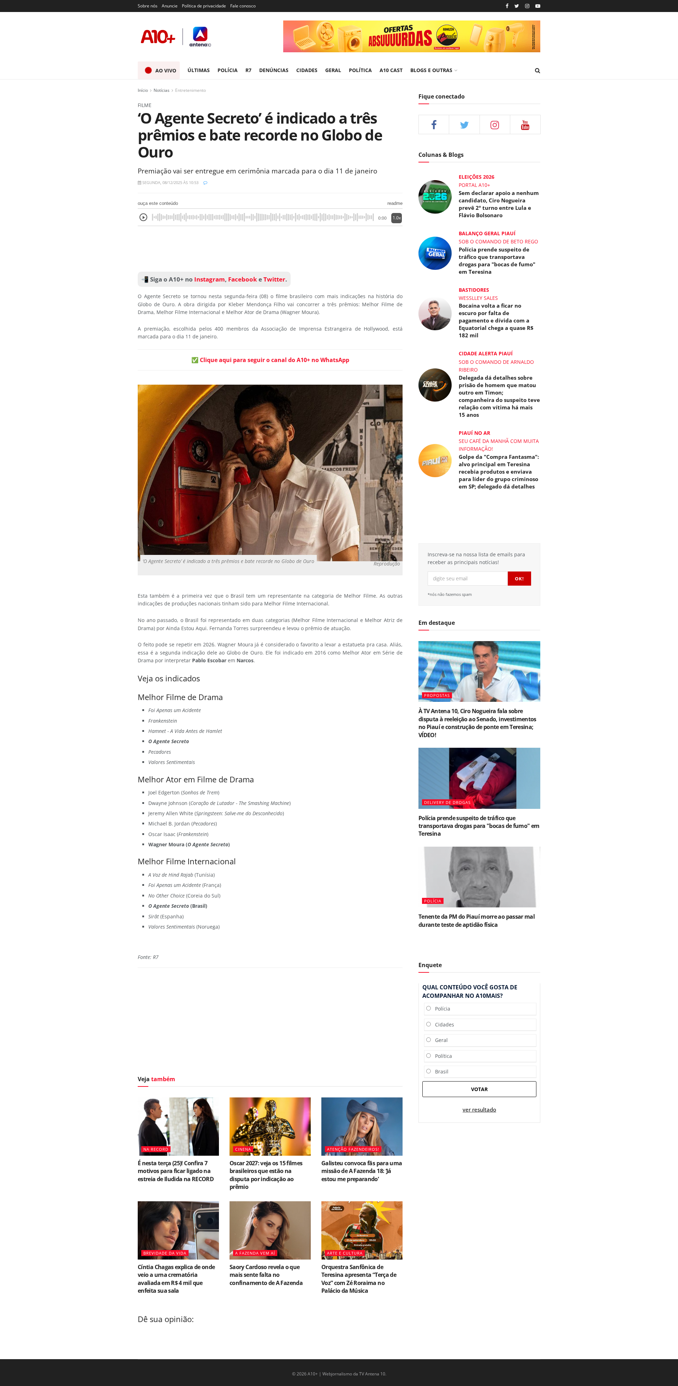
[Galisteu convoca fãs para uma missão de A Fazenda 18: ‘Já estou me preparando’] (362, 1126)
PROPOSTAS (437, 695)
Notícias (162, 90)
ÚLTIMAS (199, 70)
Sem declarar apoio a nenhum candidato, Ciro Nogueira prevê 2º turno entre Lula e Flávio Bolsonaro (499, 204)
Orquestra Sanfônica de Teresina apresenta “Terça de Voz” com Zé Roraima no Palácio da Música (358, 1279)
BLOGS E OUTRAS (431, 70)
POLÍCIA (228, 70)
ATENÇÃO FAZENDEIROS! (353, 1149)
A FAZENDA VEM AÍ (255, 1253)
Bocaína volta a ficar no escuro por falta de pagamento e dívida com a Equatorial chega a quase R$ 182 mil (496, 320)
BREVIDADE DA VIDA (164, 1253)
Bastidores (474, 289)
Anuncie (170, 6)
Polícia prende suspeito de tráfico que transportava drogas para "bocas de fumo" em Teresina (497, 260)
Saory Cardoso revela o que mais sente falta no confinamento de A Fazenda (266, 1275)
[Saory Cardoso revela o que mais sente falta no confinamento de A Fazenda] (270, 1230)
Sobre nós (147, 6)
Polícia (440, 1008)
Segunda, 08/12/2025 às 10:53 (169, 182)
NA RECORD (155, 1149)
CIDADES (306, 70)
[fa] (525, 124)
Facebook (242, 279)
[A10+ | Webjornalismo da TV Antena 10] (176, 36)
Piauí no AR (474, 433)
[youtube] (537, 6)
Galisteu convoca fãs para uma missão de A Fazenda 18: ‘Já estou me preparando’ (361, 1171)
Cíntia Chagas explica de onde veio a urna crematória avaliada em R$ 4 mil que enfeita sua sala (176, 1279)
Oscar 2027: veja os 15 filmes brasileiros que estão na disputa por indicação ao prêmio (266, 1175)
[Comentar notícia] (205, 182)
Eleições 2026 (476, 176)
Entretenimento (190, 90)
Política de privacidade (204, 6)
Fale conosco (243, 6)
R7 (248, 70)
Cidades (442, 1024)
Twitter (274, 279)
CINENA (243, 1149)
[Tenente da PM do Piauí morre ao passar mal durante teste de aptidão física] (479, 877)
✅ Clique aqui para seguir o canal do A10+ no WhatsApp (270, 360)
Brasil (439, 1071)
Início (143, 90)
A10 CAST (391, 70)
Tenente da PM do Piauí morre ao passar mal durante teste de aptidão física (476, 920)
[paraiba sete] (411, 36)
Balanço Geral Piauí (487, 233)
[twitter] (517, 6)
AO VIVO (165, 70)
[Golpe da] (435, 459)
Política (441, 1056)
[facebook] (433, 124)
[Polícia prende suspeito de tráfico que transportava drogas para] (435, 252)
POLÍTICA (360, 70)
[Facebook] (507, 6)
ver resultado (479, 1109)
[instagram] (527, 6)
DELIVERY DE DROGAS (447, 802)
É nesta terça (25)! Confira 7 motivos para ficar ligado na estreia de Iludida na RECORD (176, 1171)
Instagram (209, 279)
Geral (439, 1040)
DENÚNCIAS (274, 70)
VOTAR (479, 1089)
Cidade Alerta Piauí (486, 353)
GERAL (333, 70)
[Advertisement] (270, 249)
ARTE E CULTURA (345, 1253)
